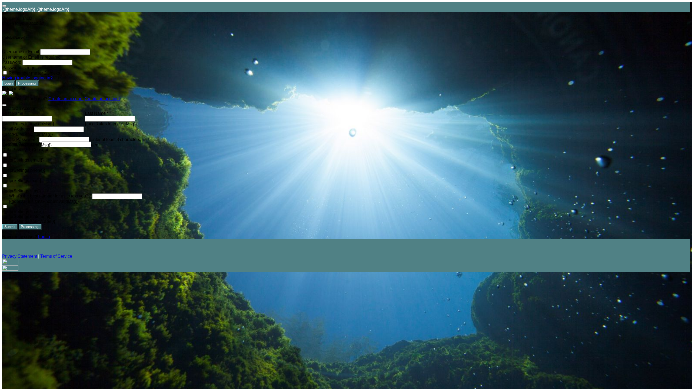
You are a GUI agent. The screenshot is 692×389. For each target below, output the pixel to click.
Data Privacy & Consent (25, 149)
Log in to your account (23, 23)
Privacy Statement (19, 256)
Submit (9, 227)
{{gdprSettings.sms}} (21, 191)
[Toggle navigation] (4, 6)
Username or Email (20, 51)
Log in (44, 236)
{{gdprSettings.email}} (23, 160)
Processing (27, 83)
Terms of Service (56, 256)
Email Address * (17, 129)
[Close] (4, 105)
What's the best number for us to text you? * (50, 196)
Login (8, 83)
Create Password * (20, 139)
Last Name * (96, 113)
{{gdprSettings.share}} (23, 211)
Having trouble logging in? (27, 78)
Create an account (66, 98)
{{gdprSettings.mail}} (21, 180)
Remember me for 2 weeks (34, 73)
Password (11, 62)
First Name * (14, 113)
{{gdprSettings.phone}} (23, 170)
